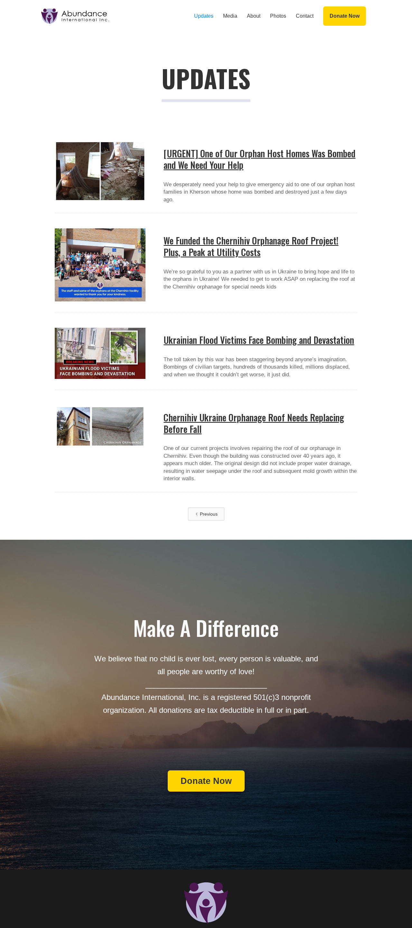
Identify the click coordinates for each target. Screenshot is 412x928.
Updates (203, 16)
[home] (75, 16)
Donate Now (345, 16)
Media (230, 16)
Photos (278, 16)
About (253, 16)
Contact (305, 16)
